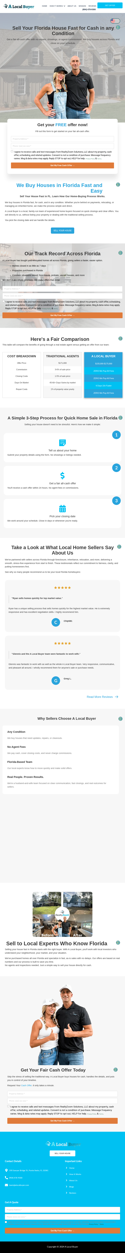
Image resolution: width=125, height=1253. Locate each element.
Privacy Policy (90, 159)
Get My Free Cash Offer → (62, 165)
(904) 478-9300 (89, 10)
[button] (64, 6)
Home (44, 6)
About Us (72, 6)
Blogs (71, 1187)
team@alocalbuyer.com (19, 1185)
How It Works (56, 6)
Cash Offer (26, 1085)
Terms (99, 159)
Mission (82, 6)
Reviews (92, 6)
